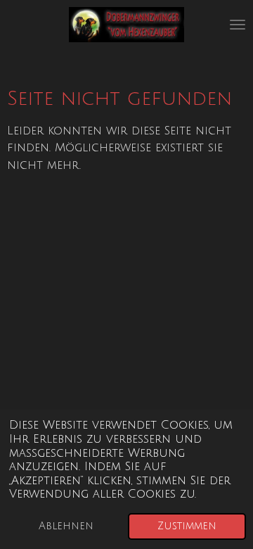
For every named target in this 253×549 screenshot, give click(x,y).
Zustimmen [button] (186, 525)
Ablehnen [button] (66, 525)
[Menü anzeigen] (237, 24)
